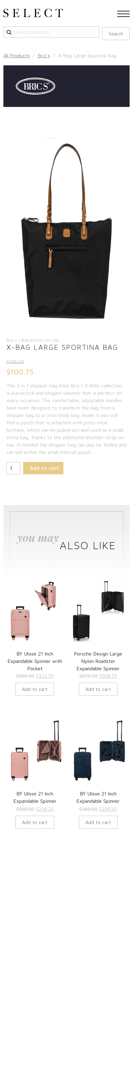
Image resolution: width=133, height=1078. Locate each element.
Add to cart (44, 468)
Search (116, 33)
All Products (16, 55)
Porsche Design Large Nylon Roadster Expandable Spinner (98, 661)
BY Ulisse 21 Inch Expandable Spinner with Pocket (34, 661)
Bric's (44, 55)
